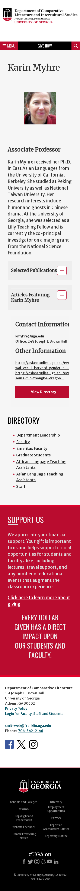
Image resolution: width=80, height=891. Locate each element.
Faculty (23, 441)
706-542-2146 (30, 731)
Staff (20, 486)
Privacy (56, 818)
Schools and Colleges (23, 801)
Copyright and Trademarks (24, 817)
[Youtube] (49, 861)
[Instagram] (36, 861)
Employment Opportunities (56, 808)
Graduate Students (33, 455)
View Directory (43, 392)
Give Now (45, 46)
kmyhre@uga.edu (29, 336)
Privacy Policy (16, 708)
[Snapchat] (43, 861)
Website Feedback (23, 827)
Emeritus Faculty (31, 448)
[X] (30, 861)
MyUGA (24, 809)
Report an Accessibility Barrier (56, 826)
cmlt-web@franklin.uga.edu (28, 725)
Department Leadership (38, 435)
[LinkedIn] (56, 861)
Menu (11, 46)
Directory (56, 801)
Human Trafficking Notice (24, 835)
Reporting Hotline (56, 836)
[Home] (40, 20)
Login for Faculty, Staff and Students (34, 713)
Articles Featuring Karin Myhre (30, 297)
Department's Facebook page (9, 744)
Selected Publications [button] (34, 270)
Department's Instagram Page (33, 744)
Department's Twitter (21, 744)
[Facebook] (24, 861)
